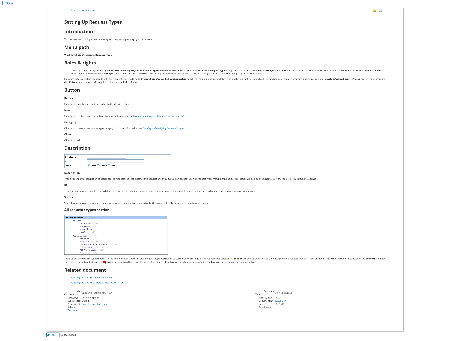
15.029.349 (280, 300)
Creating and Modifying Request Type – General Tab (158, 116)
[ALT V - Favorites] (374, 10)
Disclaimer (73, 310)
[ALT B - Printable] (380, 10)
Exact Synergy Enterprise (84, 10)
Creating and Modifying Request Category (163, 128)
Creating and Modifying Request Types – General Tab (97, 282)
